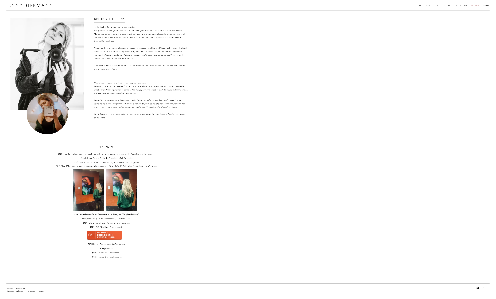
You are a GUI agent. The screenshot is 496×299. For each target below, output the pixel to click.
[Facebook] (483, 288)
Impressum (10, 288)
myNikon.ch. (151, 166)
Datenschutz (20, 288)
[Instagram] (477, 288)
